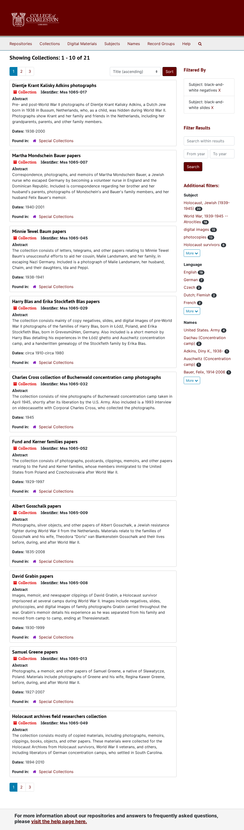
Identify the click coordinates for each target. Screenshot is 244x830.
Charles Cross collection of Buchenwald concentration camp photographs (86, 377)
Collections (50, 43)
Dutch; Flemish (197, 295)
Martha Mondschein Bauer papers (46, 155)
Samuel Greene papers (35, 652)
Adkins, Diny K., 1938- (204, 351)
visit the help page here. (59, 821)
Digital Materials (82, 43)
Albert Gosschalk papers (36, 506)
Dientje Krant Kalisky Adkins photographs (54, 85)
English (191, 272)
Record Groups (161, 43)
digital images (197, 229)
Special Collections (56, 140)
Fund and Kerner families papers (44, 441)
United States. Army (202, 330)
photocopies (196, 237)
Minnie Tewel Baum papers (39, 231)
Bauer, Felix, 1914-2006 (205, 372)
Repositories (21, 43)
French (190, 302)
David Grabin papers (32, 576)
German (191, 279)
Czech (190, 287)
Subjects (112, 43)
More (190, 253)
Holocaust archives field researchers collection (59, 716)
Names (133, 43)
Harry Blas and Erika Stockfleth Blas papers (56, 301)
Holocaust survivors (202, 244)
